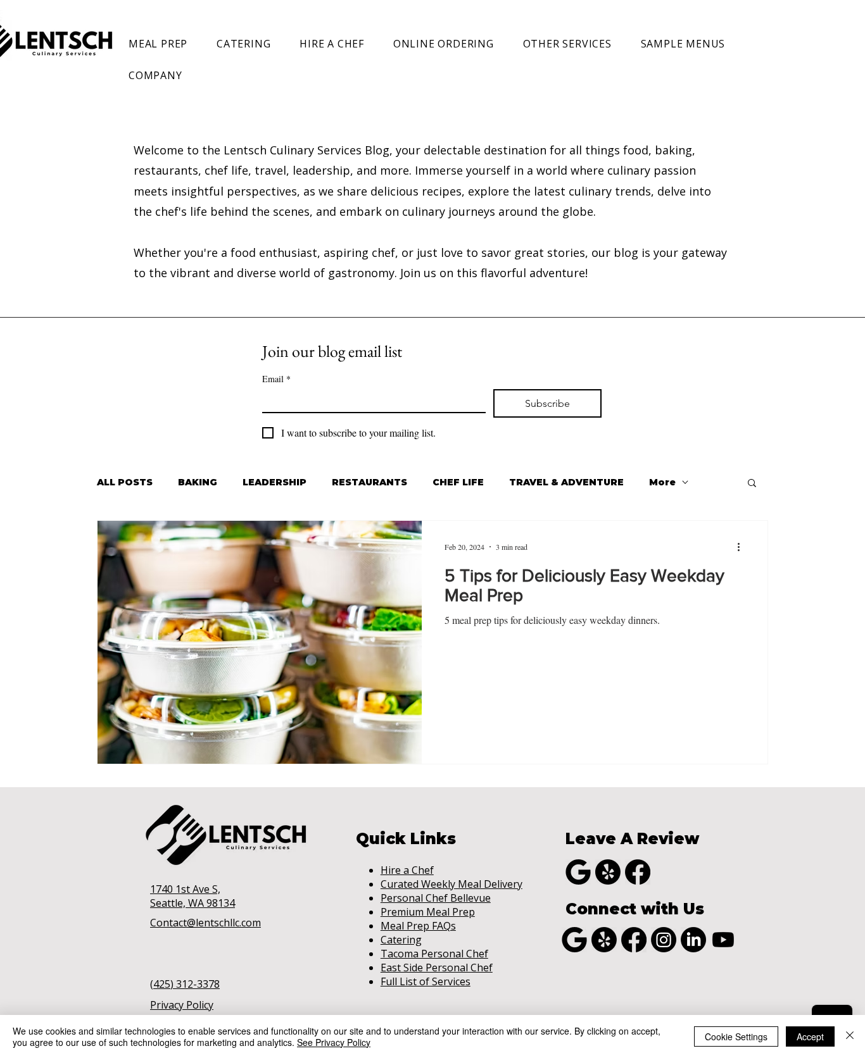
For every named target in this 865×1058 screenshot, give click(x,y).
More (662, 482)
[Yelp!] (608, 872)
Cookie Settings (736, 1036)
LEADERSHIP (274, 482)
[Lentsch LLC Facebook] (637, 872)
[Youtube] (723, 939)
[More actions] (742, 546)
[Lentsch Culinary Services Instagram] (663, 939)
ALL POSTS (125, 482)
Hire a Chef (407, 870)
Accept (810, 1036)
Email (276, 378)
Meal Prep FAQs (418, 926)
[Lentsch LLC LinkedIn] (693, 939)
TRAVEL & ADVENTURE (566, 482)
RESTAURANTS (369, 482)
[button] (163, 43)
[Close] (849, 1036)
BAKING (197, 482)
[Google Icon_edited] (578, 872)
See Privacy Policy (333, 1042)
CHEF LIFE (458, 482)
